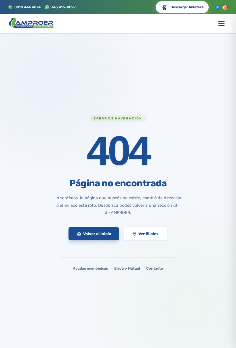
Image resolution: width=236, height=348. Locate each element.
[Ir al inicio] (31, 24)
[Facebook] (217, 7)
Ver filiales (148, 233)
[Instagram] (225, 7)
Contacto (154, 268)
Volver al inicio (97, 233)
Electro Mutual (127, 268)
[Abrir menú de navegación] (221, 24)
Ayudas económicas (90, 268)
